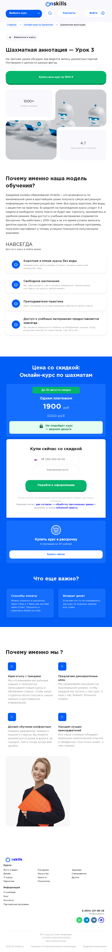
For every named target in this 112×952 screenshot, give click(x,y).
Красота (42, 877)
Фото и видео (11, 870)
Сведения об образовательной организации (53, 946)
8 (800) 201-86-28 (93, 911)
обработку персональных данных (75, 504)
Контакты (69, 13)
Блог (6, 896)
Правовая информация (94, 946)
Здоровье (77, 870)
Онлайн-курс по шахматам (38, 25)
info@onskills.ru (96, 914)
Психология (44, 881)
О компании (9, 892)
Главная (11, 25)
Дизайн (7, 874)
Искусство (43, 874)
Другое (75, 877)
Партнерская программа (16, 904)
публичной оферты (67, 508)
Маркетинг (9, 881)
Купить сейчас (56, 554)
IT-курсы (8, 877)
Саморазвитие (79, 874)
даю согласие (43, 504)
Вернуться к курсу (25, 37)
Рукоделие (43, 870)
